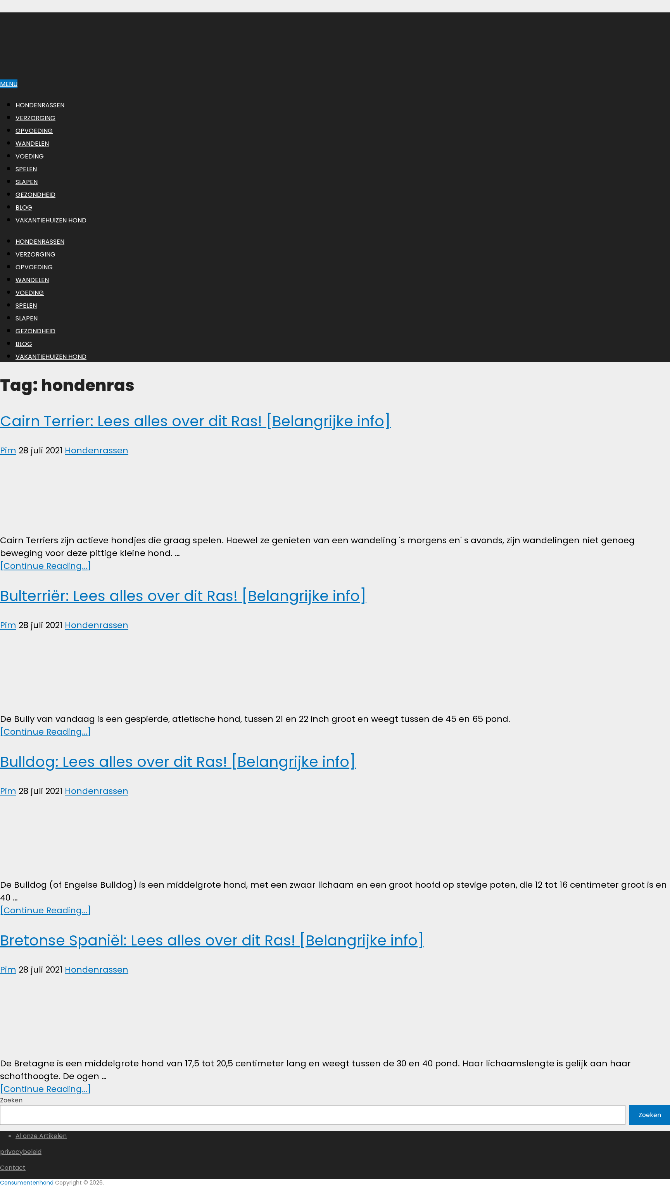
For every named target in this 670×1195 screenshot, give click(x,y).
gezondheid (35, 194)
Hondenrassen (40, 105)
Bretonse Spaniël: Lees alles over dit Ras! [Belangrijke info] (212, 940)
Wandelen (32, 143)
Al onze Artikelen (41, 1135)
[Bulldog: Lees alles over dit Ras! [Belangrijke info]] (335, 837)
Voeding (30, 156)
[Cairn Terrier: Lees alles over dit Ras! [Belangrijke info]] (335, 495)
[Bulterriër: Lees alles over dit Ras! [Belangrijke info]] (335, 672)
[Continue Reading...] (45, 566)
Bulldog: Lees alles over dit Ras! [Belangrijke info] (178, 761)
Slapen (27, 181)
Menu (8, 83)
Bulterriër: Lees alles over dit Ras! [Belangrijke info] (183, 595)
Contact (13, 1167)
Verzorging (35, 118)
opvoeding (34, 130)
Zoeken (11, 1100)
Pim (8, 450)
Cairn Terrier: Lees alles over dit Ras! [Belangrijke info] (195, 421)
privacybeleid (20, 1151)
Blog (24, 207)
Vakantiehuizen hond (51, 220)
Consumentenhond (27, 1182)
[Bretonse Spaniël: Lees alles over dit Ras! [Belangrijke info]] (335, 1016)
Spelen (26, 169)
